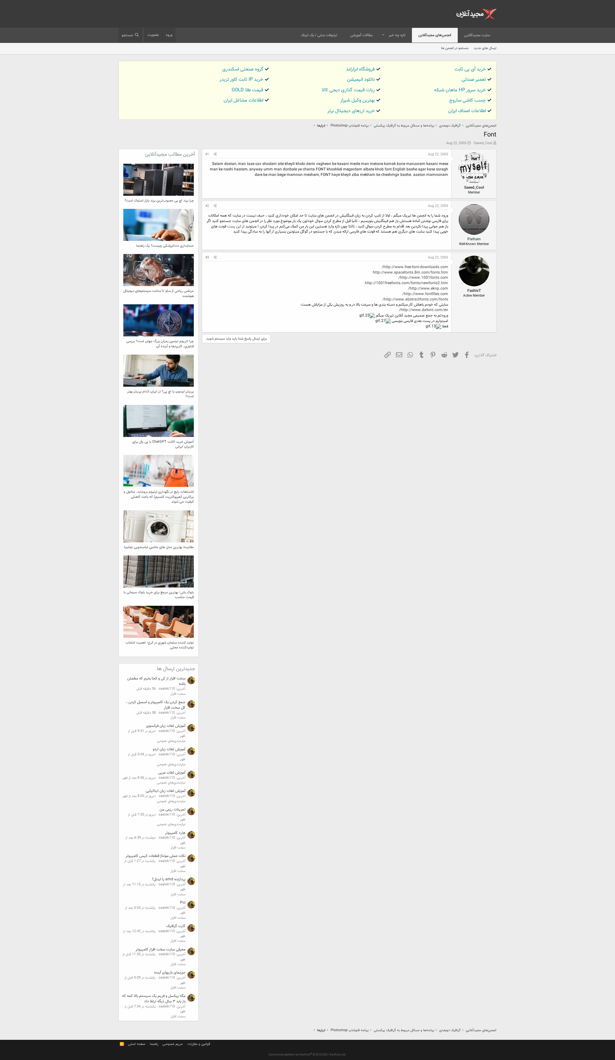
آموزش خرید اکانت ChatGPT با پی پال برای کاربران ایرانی (163, 444)
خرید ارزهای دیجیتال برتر (351, 111)
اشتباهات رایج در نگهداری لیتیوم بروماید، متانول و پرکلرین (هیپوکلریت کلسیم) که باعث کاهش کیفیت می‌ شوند (159, 497)
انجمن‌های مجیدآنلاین (434, 35)
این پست (234, 226)
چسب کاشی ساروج (467, 100)
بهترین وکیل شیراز (357, 100)
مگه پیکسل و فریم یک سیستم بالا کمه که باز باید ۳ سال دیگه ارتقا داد (153, 998)
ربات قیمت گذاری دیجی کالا (348, 90)
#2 (207, 206)
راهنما (154, 1044)
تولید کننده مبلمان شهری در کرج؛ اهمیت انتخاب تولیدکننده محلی (160, 645)
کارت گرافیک (175, 926)
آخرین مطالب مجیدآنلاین (170, 155)
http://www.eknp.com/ (428, 289)
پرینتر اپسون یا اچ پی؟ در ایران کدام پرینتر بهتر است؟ (160, 394)
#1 (207, 154)
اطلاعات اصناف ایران (467, 111)
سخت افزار (177, 694)
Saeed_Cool (483, 143)
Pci (182, 903)
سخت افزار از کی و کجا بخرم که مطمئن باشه (156, 681)
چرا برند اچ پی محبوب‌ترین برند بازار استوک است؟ (159, 200)
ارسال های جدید (485, 48)
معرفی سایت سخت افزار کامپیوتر (160, 949)
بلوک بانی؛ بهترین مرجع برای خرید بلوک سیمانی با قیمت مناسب (159, 595)
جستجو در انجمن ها (455, 48)
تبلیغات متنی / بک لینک (319, 35)
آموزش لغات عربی (171, 773)
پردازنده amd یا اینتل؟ (168, 879)
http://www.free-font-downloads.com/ (415, 267)
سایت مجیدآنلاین (477, 35)
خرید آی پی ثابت (470, 69)
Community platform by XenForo (307, 1055)
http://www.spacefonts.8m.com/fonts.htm (410, 272)
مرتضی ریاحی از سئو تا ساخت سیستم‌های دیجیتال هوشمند (158, 293)
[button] (383, 35)
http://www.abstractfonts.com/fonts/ (415, 299)
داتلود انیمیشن (361, 79)
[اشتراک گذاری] (215, 155)
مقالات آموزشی (361, 35)
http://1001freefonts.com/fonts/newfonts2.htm (406, 283)
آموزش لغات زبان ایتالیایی (165, 791)
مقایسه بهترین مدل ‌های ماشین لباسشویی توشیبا (159, 547)
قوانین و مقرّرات (198, 1044)
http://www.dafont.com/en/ (423, 310)
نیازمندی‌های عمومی (171, 741)
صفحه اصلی (136, 1044)
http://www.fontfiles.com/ (425, 294)
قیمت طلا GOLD (247, 90)
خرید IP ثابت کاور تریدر (241, 79)
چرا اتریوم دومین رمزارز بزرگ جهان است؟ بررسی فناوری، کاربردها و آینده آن (160, 344)
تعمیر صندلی (474, 79)
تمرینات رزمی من (172, 809)
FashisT (474, 291)
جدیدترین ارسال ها (176, 669)
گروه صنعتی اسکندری (242, 69)
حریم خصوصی (172, 1044)
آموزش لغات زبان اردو (169, 749)
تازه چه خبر (397, 35)
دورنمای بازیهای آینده (169, 972)
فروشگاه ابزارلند (360, 69)
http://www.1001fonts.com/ (423, 278)
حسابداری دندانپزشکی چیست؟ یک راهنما (165, 246)
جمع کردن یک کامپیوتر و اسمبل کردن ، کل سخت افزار (155, 705)
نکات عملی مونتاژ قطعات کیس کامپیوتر (155, 856)
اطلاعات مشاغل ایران (243, 100)
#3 (207, 257)
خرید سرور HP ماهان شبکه (460, 90)
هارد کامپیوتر (175, 833)
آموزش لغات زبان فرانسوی (165, 726)
